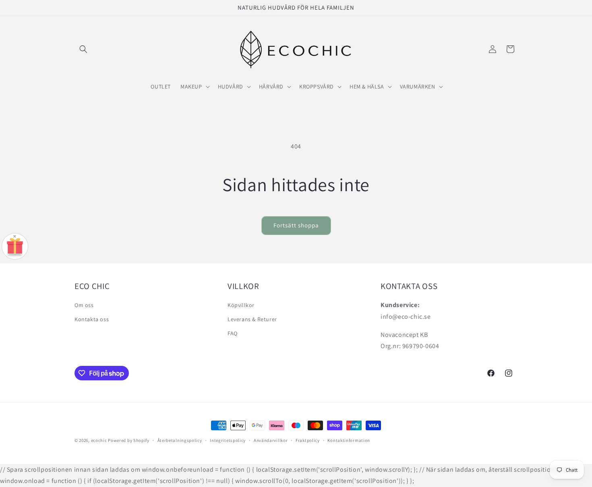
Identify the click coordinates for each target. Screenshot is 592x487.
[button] (83, 49)
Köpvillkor (241, 305)
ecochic (99, 440)
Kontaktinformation (348, 440)
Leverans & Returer (252, 319)
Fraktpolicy (308, 440)
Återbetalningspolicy (179, 440)
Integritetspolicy (228, 440)
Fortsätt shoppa (296, 225)
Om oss (84, 305)
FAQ (233, 333)
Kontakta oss (92, 319)
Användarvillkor (271, 440)
